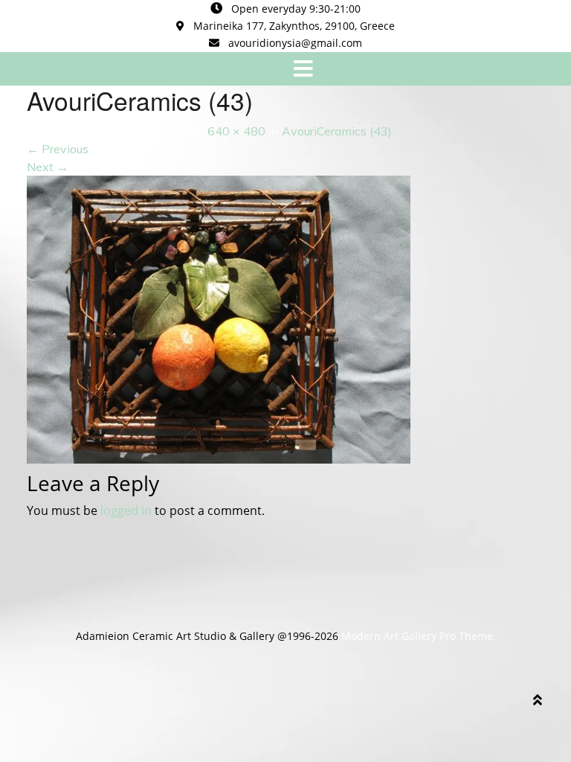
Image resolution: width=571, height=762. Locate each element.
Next (47, 166)
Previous (57, 148)
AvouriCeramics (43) (337, 131)
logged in (126, 510)
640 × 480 (236, 131)
